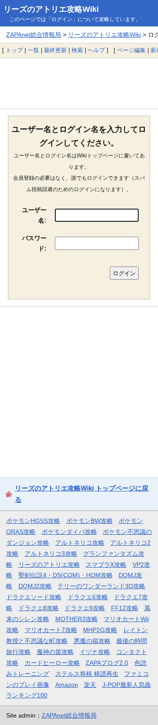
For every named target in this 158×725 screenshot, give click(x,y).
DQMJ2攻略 (35, 586)
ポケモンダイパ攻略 (69, 531)
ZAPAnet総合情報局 (33, 34)
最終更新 (55, 50)
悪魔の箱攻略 (92, 640)
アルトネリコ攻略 (79, 542)
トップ (14, 50)
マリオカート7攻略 (51, 629)
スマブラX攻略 (106, 564)
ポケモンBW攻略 (89, 520)
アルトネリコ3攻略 (51, 553)
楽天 (90, 684)
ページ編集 (131, 50)
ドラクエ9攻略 (85, 607)
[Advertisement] (79, 83)
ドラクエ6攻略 (88, 597)
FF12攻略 (124, 607)
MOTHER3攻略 (76, 618)
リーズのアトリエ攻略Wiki (51, 9)
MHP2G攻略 (100, 629)
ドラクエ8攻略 (38, 607)
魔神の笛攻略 (55, 651)
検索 (77, 50)
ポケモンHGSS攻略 (33, 520)
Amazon (66, 684)
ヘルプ (96, 50)
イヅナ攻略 (94, 651)
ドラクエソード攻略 (33, 597)
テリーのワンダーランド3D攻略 (101, 586)
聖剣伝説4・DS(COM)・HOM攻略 (65, 575)
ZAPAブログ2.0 (107, 662)
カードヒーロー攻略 (52, 662)
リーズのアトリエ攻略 (49, 564)
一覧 (33, 50)
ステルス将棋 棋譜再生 (86, 673)
